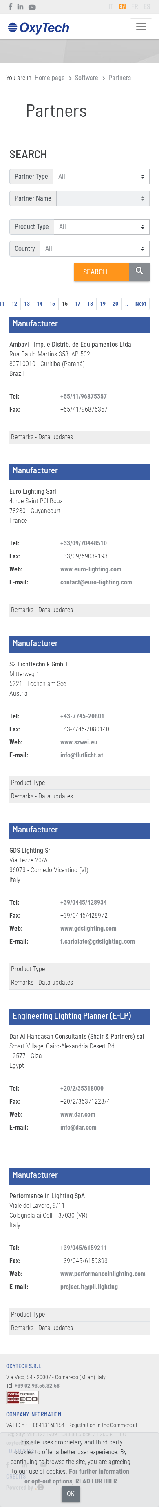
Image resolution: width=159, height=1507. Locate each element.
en (122, 7)
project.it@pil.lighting (89, 1287)
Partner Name (33, 198)
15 (52, 303)
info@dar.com (78, 1127)
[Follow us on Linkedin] (20, 7)
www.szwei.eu (78, 742)
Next (140, 303)
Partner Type (31, 176)
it (110, 7)
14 (39, 303)
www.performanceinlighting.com (103, 1274)
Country (25, 248)
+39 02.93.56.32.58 (37, 1385)
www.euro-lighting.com (90, 569)
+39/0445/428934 (83, 902)
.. (126, 303)
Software (86, 78)
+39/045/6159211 (83, 1248)
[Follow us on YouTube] (32, 7)
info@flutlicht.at (81, 755)
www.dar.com (77, 1114)
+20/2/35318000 (82, 1088)
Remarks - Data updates (42, 437)
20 (115, 303)
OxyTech (38, 29)
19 (103, 303)
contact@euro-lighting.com (96, 582)
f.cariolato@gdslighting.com (97, 941)
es (147, 7)
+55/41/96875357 (83, 396)
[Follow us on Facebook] (11, 7)
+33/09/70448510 (83, 543)
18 (90, 303)
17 (77, 303)
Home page (50, 78)
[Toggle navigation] (141, 26)
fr (134, 7)
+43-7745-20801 (82, 716)
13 (27, 303)
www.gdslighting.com (88, 928)
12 (14, 303)
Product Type (32, 227)
